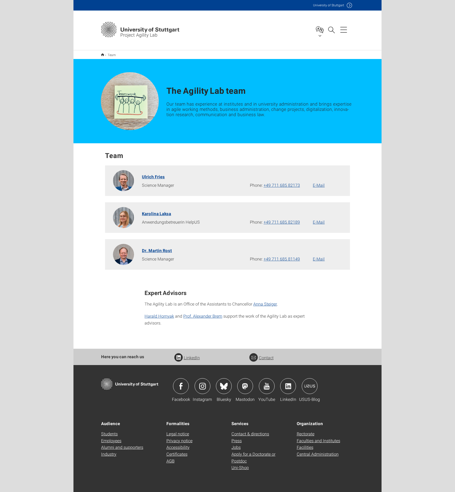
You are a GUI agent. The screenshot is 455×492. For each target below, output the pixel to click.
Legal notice (177, 433)
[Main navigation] (343, 29)
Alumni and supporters (122, 447)
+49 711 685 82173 (282, 185)
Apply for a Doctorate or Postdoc (253, 457)
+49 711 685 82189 (282, 222)
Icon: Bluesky (224, 386)
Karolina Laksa (156, 213)
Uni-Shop (240, 467)
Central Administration (318, 454)
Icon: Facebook (181, 386)
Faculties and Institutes (318, 440)
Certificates (176, 454)
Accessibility (178, 447)
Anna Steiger (265, 304)
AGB (170, 461)
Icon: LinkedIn (288, 386)
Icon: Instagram (202, 386)
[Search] (331, 29)
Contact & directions (250, 433)
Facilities (305, 447)
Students (109, 433)
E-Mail (319, 185)
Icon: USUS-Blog (310, 386)
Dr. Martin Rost (157, 250)
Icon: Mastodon (245, 386)
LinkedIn (192, 357)
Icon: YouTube (267, 386)
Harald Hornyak (159, 316)
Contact (266, 357)
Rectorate (305, 433)
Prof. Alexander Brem (202, 316)
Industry (108, 454)
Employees (111, 440)
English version (102, 54)
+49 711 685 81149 (282, 259)
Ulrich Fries (153, 176)
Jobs (236, 447)
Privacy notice (179, 440)
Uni (328, 5)
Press (236, 440)
